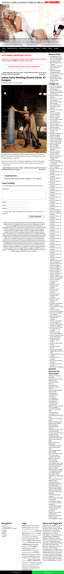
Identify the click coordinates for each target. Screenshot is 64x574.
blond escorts (29, 529)
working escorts (39, 163)
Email (4, 205)
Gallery (44, 48)
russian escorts (35, 558)
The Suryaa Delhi (54, 455)
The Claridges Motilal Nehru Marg (55, 451)
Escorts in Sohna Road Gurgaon (56, 307)
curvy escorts (33, 535)
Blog (3, 51)
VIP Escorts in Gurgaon (56, 367)
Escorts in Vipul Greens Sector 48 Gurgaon (56, 336)
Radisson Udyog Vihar (55, 490)
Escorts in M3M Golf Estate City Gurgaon (56, 140)
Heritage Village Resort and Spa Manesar (55, 484)
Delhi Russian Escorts (18, 235)
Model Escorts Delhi (30, 235)
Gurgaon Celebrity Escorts (36, 248)
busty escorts (32, 531)
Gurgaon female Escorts (15, 246)
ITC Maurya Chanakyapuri (53, 397)
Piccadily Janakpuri (54, 436)
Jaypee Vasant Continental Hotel (54, 481)
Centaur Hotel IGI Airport (56, 433)
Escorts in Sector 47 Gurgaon (15, 161)
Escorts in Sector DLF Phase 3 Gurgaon (56, 267)
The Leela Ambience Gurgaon (54, 495)
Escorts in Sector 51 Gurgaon (55, 242)
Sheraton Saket (53, 468)
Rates (50, 48)
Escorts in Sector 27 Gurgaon (55, 191)
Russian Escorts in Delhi (26, 48)
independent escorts (30, 544)
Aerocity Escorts (13, 48)
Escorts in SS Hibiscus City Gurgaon (56, 313)
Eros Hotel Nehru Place (55, 453)
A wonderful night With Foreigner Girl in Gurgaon (56, 62)
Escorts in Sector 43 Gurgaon (55, 226)
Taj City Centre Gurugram (53, 510)
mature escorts (29, 552)
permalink (7, 165)
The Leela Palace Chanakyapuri (53, 400)
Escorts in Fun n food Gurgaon (56, 110)
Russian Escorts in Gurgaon (31, 243)
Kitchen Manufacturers (33, 242)
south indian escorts (27, 562)
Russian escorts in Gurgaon (55, 358)
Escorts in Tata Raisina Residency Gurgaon (56, 324)
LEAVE (15, 61)
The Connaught (53, 407)
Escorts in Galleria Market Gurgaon (55, 113)
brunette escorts (25, 531)
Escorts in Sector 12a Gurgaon (56, 172)
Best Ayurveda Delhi (20, 242)
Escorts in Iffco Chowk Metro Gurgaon (56, 126)
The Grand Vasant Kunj (55, 479)
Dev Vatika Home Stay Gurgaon (55, 492)
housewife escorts (34, 542)
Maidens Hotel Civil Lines (56, 406)
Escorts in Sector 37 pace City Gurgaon (55, 210)
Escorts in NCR (54, 154)
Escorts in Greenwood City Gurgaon (56, 120)
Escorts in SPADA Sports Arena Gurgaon (56, 310)
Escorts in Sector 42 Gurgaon (55, 223)
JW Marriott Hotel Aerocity (54, 387)
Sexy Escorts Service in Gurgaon (56, 361)
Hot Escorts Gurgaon (56, 349)
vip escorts (36, 568)
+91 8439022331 (16, 572)
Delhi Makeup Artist (8, 242)
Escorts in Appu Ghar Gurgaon (56, 96)
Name (4, 202)
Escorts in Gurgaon (31, 251)
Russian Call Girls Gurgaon (27, 230)
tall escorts (28, 564)
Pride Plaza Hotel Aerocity (54, 383)
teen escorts (35, 564)
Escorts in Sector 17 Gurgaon (55, 178)
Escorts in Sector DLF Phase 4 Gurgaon (56, 270)
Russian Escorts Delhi (9, 222)
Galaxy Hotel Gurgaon (55, 487)
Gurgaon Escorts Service (32, 245)
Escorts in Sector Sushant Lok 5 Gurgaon (55, 300)
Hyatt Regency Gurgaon (56, 518)
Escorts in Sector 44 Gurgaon (55, 229)
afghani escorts (27, 525)
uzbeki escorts (36, 566)
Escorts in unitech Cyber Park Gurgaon (56, 332)
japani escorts (32, 548)
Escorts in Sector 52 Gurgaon (55, 245)
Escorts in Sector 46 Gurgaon (55, 236)
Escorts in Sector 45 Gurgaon (55, 232)
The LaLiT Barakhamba (55, 390)
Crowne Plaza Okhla (54, 457)
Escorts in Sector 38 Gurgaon (55, 213)
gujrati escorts (31, 539)
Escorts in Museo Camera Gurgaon (55, 151)
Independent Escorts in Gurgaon (56, 355)
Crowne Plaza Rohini (55, 466)
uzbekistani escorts (27, 568)
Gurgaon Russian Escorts (55, 347)
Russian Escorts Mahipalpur (31, 224)
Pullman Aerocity (53, 434)
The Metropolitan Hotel (56, 430)
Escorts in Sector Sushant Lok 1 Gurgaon (55, 281)
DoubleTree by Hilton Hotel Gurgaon (55, 516)
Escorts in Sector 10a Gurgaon (56, 169)
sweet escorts (36, 562)
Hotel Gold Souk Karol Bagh (55, 440)
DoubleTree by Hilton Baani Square (55, 513)
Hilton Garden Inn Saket (56, 469)
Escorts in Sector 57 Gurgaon (55, 258)
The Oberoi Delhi (54, 431)
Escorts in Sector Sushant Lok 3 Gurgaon (55, 290)
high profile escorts (34, 540)
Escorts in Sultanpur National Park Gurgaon (56, 317)
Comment (5, 189)
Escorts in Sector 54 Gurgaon (55, 248)
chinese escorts (32, 533)
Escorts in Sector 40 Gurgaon (55, 220)
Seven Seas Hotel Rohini (56, 465)
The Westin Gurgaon (55, 507)
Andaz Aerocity (53, 385)
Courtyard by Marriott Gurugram (55, 503)
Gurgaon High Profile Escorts (56, 343)
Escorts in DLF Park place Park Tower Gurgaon (55, 106)
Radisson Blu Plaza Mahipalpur (54, 443)
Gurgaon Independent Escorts (11, 249)
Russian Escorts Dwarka (38, 222)
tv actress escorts (32, 565)
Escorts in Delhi (17, 234)
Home (4, 48)
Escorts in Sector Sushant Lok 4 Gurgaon (55, 295)
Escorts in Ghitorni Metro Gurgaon (55, 117)
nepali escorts (32, 554)
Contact (56, 48)
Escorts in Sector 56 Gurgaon (55, 255)
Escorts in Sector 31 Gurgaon (55, 197)
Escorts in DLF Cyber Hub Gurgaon (56, 99)
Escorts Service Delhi (36, 234)
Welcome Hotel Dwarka (55, 422)
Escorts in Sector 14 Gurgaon (55, 175)
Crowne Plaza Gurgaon (55, 506)
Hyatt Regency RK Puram (56, 463)
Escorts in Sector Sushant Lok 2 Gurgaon (55, 285)
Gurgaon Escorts (20, 245)
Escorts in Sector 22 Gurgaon (55, 182)
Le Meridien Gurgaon (55, 501)
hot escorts (24, 542)
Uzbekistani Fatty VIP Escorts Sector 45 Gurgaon (56, 67)
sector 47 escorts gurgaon (25, 163)
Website (4, 208)
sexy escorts (24, 560)
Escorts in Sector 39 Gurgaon (55, 216)
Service (38, 48)
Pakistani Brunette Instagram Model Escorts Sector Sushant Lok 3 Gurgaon (56, 73)
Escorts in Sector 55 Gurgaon (55, 251)
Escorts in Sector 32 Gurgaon (55, 201)
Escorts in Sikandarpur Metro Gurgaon (56, 304)
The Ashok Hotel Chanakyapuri (53, 403)
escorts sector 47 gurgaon (37, 161)
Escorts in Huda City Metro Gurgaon (56, 123)
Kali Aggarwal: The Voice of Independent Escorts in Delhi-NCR (56, 58)
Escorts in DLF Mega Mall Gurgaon (56, 102)
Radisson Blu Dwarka (55, 423)
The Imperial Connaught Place (56, 416)
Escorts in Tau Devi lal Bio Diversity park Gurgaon (56, 328)
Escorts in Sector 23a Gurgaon (56, 188)
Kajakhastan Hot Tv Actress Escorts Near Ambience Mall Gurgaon (56, 79)
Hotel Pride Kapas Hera (55, 437)
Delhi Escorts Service (17, 243)
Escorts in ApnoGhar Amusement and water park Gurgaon (56, 92)
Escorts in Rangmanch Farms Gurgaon (56, 166)
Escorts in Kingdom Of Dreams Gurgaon (56, 134)
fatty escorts (5, 163)
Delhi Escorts (26, 234)
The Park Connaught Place (55, 409)
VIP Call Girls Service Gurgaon (56, 364)
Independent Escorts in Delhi (56, 351)
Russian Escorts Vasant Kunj (25, 226)
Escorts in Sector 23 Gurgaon (55, 185)
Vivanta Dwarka (53, 425)
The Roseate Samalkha (55, 471)
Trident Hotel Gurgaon (55, 488)
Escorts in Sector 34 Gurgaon (55, 204)
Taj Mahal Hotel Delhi (55, 445)
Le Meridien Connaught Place (56, 419)
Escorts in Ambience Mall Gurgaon (56, 88)
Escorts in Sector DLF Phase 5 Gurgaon (56, 274)
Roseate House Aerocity (56, 379)
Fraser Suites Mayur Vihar (54, 448)
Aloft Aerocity (53, 380)
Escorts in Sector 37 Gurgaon (55, 207)
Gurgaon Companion (29, 246)
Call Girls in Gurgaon (56, 86)
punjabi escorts (26, 558)
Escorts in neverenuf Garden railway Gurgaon (56, 157)
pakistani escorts (34, 556)
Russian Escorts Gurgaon (33, 227)
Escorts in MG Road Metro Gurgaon (55, 144)
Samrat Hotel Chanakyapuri (53, 392)
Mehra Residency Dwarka (54, 427)
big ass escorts (31, 527)
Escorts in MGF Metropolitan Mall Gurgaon (55, 147)
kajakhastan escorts (28, 550)
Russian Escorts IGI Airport (18, 227)
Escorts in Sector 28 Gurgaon (55, 194)
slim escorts (34, 559)
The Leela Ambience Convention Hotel (54, 473)
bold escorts (35, 529)
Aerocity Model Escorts (28, 240)
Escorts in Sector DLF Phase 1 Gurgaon (56, 261)
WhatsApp (48, 572)
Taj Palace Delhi (53, 395)
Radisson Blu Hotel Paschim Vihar (54, 459)
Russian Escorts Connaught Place (13, 224)
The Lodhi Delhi (53, 461)
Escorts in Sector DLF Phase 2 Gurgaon (56, 264)
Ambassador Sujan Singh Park (56, 476)
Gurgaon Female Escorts (55, 340)
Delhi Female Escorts (13, 237)
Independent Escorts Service (28, 249)
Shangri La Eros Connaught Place (54, 413)
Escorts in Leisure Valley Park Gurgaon (56, 137)
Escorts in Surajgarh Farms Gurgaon (56, 321)
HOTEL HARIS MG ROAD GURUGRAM (56, 498)
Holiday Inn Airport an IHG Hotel (55, 376)
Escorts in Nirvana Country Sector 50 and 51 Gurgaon (56, 162)
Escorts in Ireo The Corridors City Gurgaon (55, 130)
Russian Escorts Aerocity (23, 222)
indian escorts (13, 163)
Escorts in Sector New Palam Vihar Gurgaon (56, 277)
